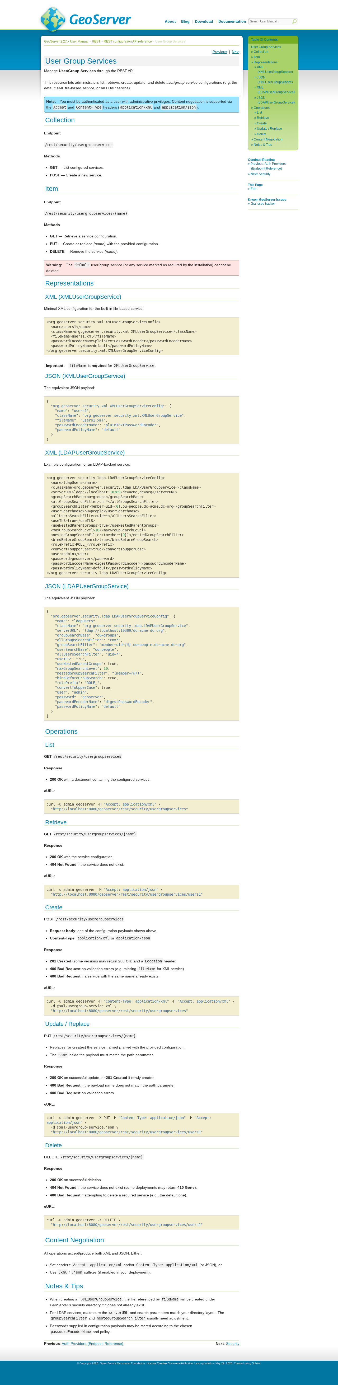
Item (257, 57)
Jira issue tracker (263, 203)
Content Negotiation (268, 139)
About (170, 21)
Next (236, 52)
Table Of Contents (264, 39)
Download (204, 21)
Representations (266, 62)
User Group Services (266, 47)
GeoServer (85, 20)
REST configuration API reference (128, 41)
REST (96, 41)
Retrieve (263, 118)
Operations (262, 108)
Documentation (232, 21)
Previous (220, 52)
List (259, 112)
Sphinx (256, 1363)
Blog (185, 21)
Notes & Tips (263, 145)
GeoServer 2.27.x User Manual (66, 41)
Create (262, 123)
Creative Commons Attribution (175, 1363)
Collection (261, 52)
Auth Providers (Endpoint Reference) (92, 1343)
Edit (253, 189)
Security (233, 1343)
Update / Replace (269, 128)
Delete (261, 134)
